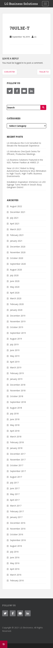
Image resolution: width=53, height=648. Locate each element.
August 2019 (16, 338)
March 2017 (15, 505)
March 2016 (15, 574)
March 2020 (15, 298)
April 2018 (14, 430)
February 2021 (17, 235)
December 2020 (17, 246)
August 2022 (16, 206)
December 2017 (17, 453)
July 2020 (14, 275)
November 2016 (17, 528)
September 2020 (18, 263)
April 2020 (14, 292)
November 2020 (17, 252)
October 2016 (16, 534)
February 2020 (17, 304)
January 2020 (16, 310)
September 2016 (18, 540)
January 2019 (16, 379)
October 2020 (16, 258)
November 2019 (17, 321)
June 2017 (14, 488)
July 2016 (14, 551)
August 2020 (16, 269)
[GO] (43, 107)
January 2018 (16, 448)
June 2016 (14, 557)
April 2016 (14, 569)
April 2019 (14, 361)
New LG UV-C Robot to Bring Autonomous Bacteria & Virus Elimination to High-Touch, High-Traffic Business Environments (26, 172)
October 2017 (16, 465)
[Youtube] (24, 91)
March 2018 (15, 436)
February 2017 (17, 511)
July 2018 (14, 413)
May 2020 (14, 286)
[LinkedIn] (31, 91)
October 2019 (16, 327)
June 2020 (14, 281)
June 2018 (14, 419)
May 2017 (14, 494)
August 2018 (16, 407)
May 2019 (14, 356)
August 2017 (16, 476)
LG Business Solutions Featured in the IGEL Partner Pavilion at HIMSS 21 (25, 161)
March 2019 (15, 367)
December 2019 (17, 315)
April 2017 (14, 499)
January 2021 (16, 240)
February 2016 (17, 580)
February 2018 (17, 442)
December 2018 (17, 384)
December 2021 (17, 212)
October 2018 (16, 396)
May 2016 (14, 563)
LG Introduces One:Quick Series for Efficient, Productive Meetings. (23, 152)
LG (35, 36)
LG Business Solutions (21, 4)
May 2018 (14, 425)
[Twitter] (10, 91)
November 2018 (17, 390)
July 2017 (14, 482)
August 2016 (16, 546)
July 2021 (14, 217)
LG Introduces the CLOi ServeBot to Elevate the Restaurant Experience (24, 144)
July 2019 (14, 344)
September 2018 (18, 402)
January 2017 (16, 517)
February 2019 (17, 373)
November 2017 (17, 459)
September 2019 (18, 333)
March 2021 (15, 229)
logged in (19, 62)
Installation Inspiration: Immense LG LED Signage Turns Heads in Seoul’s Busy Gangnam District (26, 185)
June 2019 (14, 350)
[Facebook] (17, 91)
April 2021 (14, 223)
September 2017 (18, 471)
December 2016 (17, 522)
